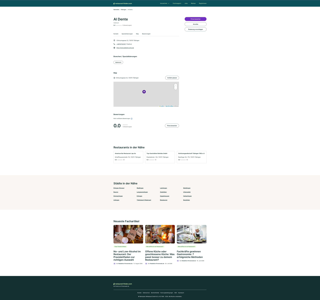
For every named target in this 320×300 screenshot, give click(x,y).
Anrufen (195, 24)
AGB (175, 292)
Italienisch (118, 62)
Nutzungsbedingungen (166, 292)
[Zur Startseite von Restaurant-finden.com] (123, 3)
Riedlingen (140, 188)
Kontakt (139, 292)
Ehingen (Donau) (119, 188)
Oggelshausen (164, 196)
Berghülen (186, 200)
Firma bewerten (172, 125)
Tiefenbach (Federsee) (144, 200)
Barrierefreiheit (155, 292)
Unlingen (116, 200)
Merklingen (186, 188)
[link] (128, 157)
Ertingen (139, 196)
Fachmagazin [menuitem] (177, 3)
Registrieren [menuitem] (202, 3)
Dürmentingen (118, 196)
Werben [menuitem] (193, 3)
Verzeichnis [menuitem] (163, 3)
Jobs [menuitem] (186, 3)
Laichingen (163, 188)
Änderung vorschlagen (195, 29)
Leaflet (162, 106)
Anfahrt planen (172, 78)
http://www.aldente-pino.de (125, 48)
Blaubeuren (163, 200)
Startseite (116, 9)
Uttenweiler (187, 192)
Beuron (116, 192)
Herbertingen (187, 196)
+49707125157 (121, 44)
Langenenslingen (142, 192)
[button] (144, 92)
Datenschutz (146, 292)
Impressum (181, 292)
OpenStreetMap (169, 106)
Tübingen (123, 9)
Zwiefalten (163, 192)
